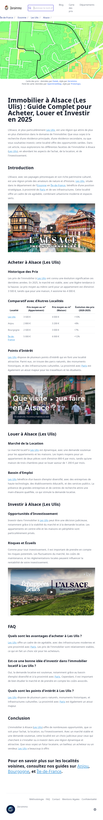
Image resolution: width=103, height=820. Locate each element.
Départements (87, 4)
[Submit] (31, 8)
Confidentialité (89, 799)
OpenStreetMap (54, 84)
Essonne (22, 17)
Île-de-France (6, 17)
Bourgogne (18, 771)
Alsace (46, 17)
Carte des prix (71, 8)
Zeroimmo (72, 81)
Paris (42, 189)
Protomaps (76, 84)
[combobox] (41, 8)
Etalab (55, 81)
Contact (56, 799)
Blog (61, 4)
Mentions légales (71, 799)
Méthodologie (36, 799)
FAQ (48, 799)
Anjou (83, 766)
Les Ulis (34, 17)
